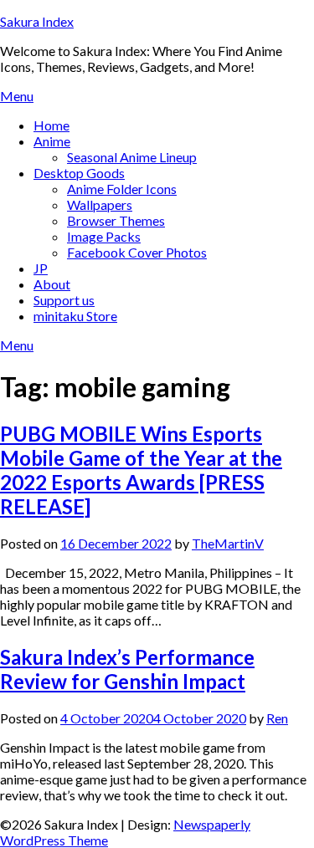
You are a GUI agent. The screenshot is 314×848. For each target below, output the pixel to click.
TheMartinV (228, 543)
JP (40, 268)
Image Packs (104, 236)
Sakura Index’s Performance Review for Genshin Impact (127, 669)
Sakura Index (37, 21)
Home (51, 125)
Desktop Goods (79, 173)
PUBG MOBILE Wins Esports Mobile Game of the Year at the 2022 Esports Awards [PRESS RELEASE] (141, 470)
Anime (51, 141)
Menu (16, 96)
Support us (64, 300)
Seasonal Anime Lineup (132, 157)
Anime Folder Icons (122, 189)
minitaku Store (75, 316)
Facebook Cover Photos (137, 252)
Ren (277, 718)
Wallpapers (99, 204)
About (51, 284)
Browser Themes (116, 220)
